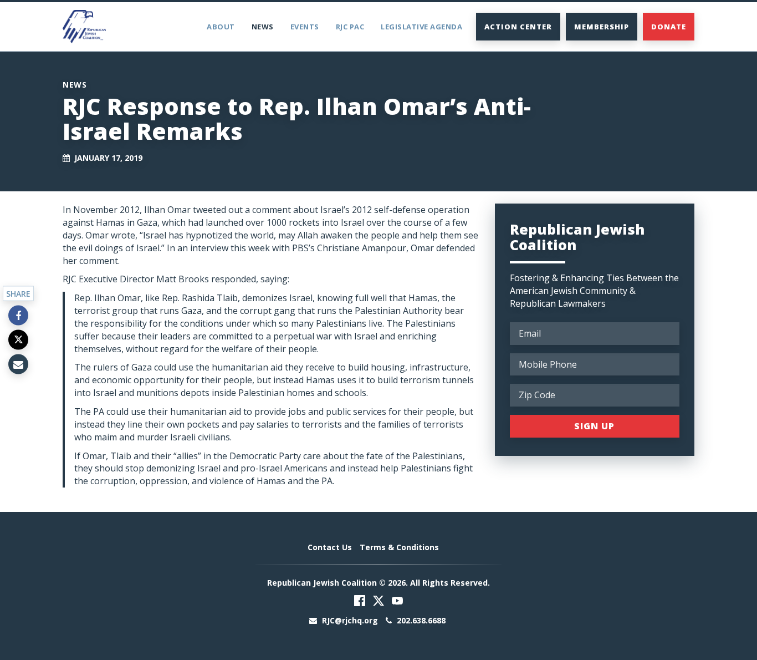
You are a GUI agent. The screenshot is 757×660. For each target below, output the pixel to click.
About (221, 27)
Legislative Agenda (421, 27)
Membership (601, 27)
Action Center (518, 27)
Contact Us (330, 547)
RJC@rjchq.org (350, 620)
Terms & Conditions (399, 547)
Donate (668, 27)
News (263, 27)
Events (304, 27)
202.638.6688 (420, 620)
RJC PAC (350, 27)
